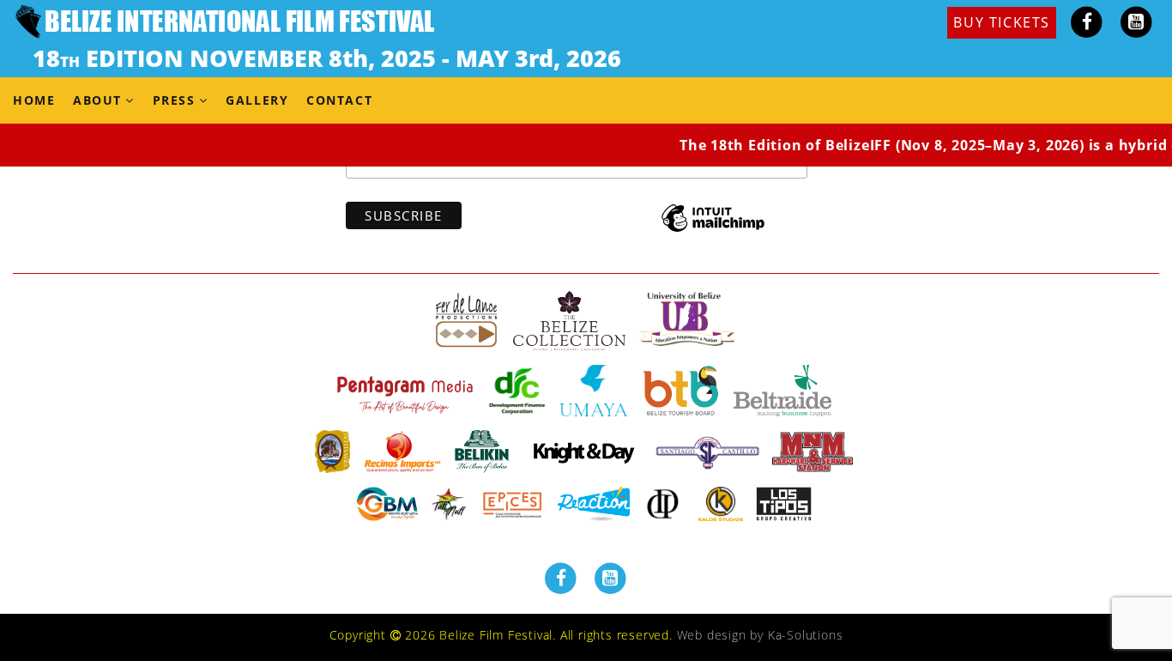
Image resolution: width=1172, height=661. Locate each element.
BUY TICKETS (1001, 22)
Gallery (257, 100)
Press (174, 100)
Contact (339, 100)
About (97, 100)
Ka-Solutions (805, 635)
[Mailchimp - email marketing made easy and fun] (713, 230)
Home (34, 100)
